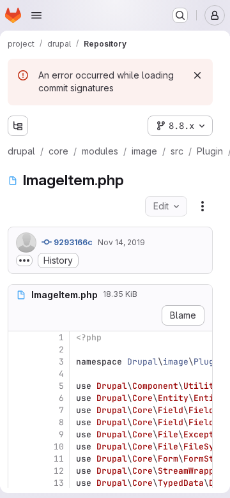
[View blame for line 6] (19, 398)
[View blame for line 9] (19, 434)
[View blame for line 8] (19, 422)
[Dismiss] (197, 75)
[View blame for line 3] (19, 362)
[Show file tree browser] (18, 126)
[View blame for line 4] (19, 374)
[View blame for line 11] (19, 459)
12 (59, 470)
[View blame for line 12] (19, 471)
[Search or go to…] (180, 15)
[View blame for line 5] (19, 386)
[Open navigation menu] (36, 15)
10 (59, 446)
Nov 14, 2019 (121, 242)
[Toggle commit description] (24, 260)
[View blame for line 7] (19, 410)
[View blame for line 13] (19, 483)
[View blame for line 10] (19, 447)
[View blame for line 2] (19, 349)
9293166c (72, 242)
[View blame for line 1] (19, 337)
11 (59, 458)
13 (59, 483)
